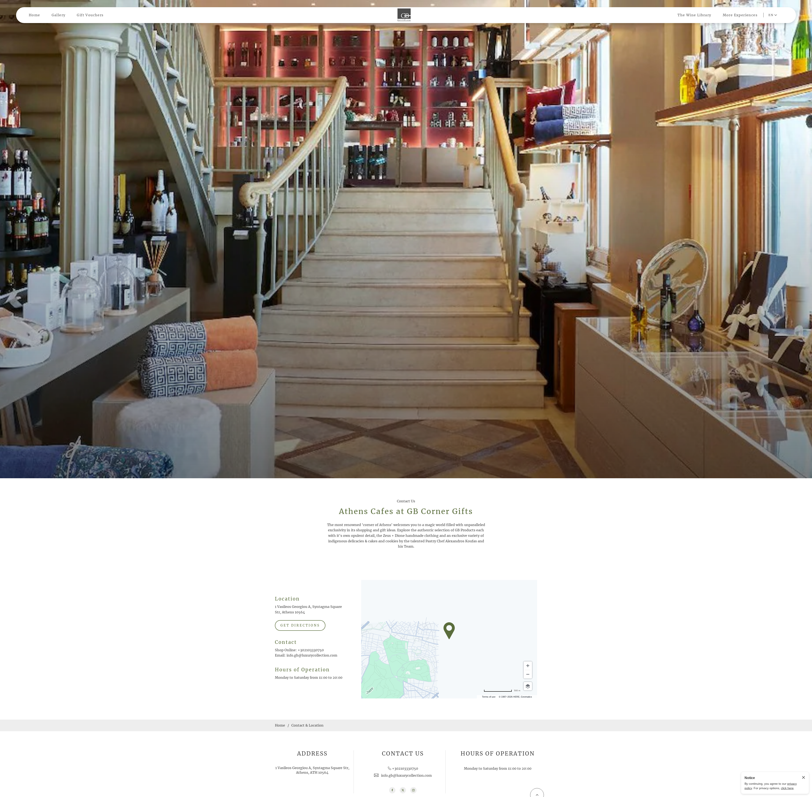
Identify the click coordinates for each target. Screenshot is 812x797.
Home (34, 15)
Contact (286, 642)
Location (287, 599)
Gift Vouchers (90, 15)
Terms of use (488, 696)
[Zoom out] (528, 674)
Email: (280, 655)
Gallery (59, 15)
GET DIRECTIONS (300, 625)
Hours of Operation (302, 670)
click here (787, 788)
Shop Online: (286, 650)
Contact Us (406, 501)
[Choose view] (528, 686)
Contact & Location (307, 725)
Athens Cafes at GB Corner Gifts (406, 511)
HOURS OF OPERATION (498, 753)
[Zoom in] (528, 665)
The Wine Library (694, 15)
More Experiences (740, 15)
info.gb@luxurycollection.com (312, 655)
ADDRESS (312, 753)
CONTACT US (403, 753)
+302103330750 (311, 650)
